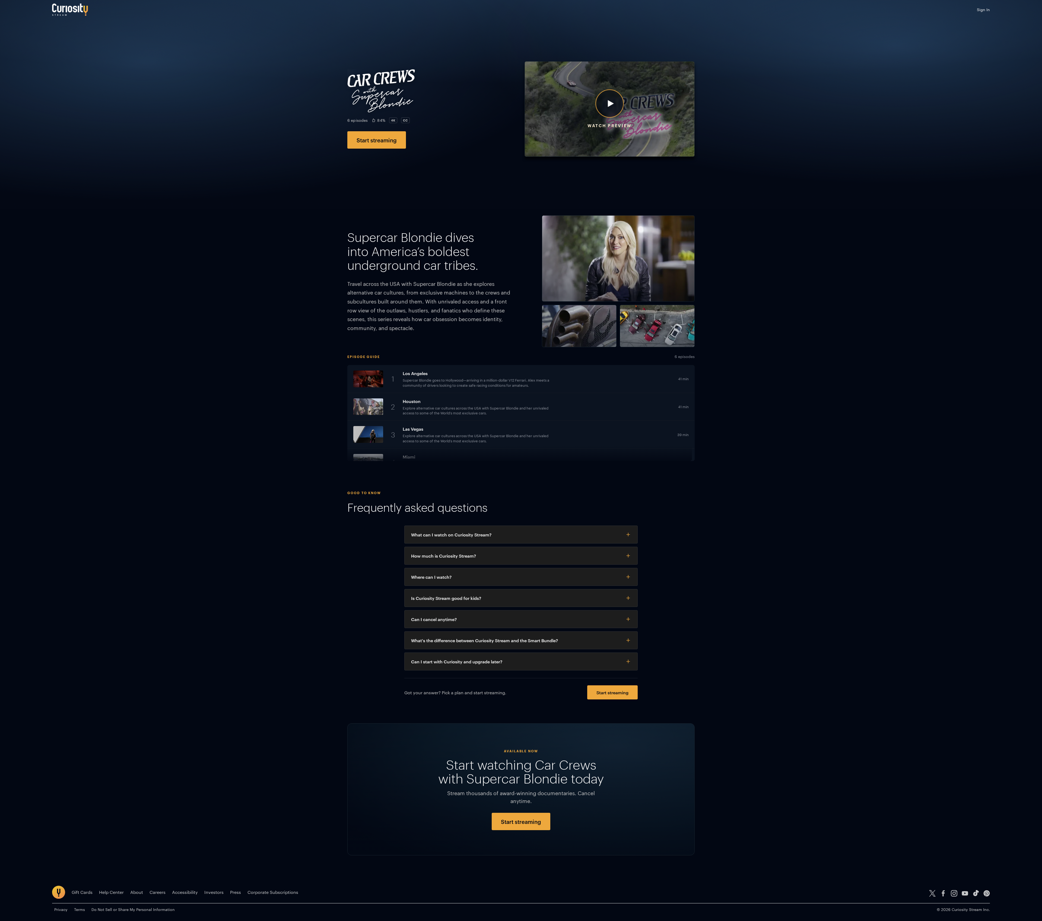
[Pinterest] (986, 893)
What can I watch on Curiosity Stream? (451, 535)
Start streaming (377, 140)
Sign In (983, 9)
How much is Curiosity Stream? (443, 556)
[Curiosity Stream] (70, 10)
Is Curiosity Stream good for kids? (446, 598)
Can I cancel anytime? (434, 619)
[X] (932, 893)
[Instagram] (954, 893)
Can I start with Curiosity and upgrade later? (456, 661)
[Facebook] (943, 893)
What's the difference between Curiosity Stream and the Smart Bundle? (484, 640)
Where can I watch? (431, 577)
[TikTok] (975, 893)
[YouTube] (965, 893)
